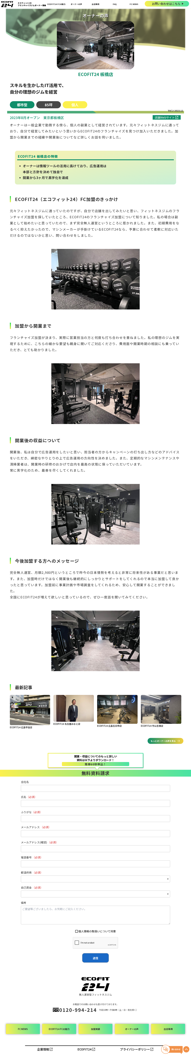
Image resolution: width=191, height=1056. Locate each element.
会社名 (25, 782)
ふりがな (31, 812)
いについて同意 (97, 931)
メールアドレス (36, 827)
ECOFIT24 (84, 1049)
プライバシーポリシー (135, 1049)
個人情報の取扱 (87, 931)
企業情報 (43, 1049)
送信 (95, 958)
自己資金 (32, 887)
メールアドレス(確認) (39, 842)
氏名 (29, 797)
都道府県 (32, 872)
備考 (23, 903)
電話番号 (32, 857)
